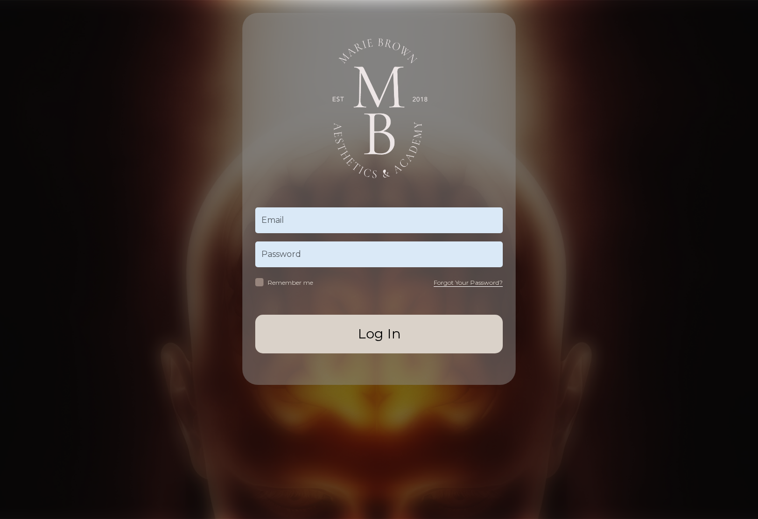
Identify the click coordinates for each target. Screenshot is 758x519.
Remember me (290, 282)
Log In (379, 334)
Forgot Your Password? (468, 282)
